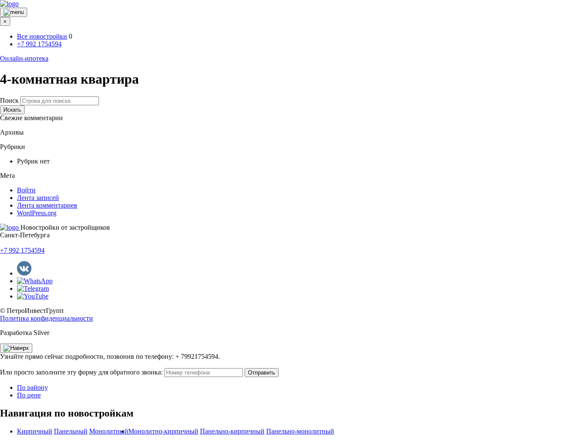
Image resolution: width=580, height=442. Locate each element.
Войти (26, 190)
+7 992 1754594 (39, 44)
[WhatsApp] (35, 280)
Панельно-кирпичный (232, 431)
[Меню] (13, 12)
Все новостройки (42, 36)
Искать (12, 110)
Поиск (9, 100)
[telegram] (33, 288)
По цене (29, 395)
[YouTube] (32, 296)
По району (32, 387)
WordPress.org (36, 213)
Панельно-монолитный (300, 431)
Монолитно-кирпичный (163, 431)
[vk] (24, 273)
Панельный (70, 431)
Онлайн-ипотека (24, 58)
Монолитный (108, 431)
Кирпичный (34, 431)
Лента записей (38, 197)
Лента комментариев (47, 205)
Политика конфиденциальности (46, 318)
